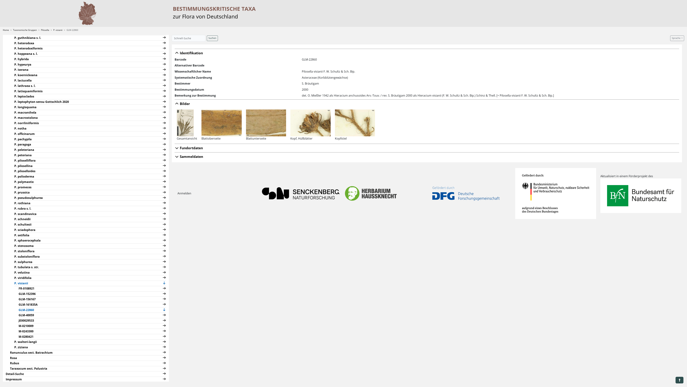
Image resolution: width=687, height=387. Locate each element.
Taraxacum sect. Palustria (28, 369)
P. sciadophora (24, 230)
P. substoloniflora (27, 257)
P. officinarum (24, 134)
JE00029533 (26, 320)
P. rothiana (22, 203)
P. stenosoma (24, 246)
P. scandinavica (25, 214)
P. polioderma (24, 176)
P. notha (20, 128)
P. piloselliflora (25, 161)
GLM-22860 (28, 310)
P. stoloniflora (24, 251)
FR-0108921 (26, 288)
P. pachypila (23, 139)
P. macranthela (25, 112)
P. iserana (21, 70)
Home (6, 30)
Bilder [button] (184, 103)
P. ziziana (21, 347)
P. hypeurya (22, 64)
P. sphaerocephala (27, 240)
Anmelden (184, 193)
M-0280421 (26, 337)
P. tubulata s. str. (26, 267)
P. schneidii (22, 219)
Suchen (212, 38)
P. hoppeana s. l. (26, 54)
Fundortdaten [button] (191, 147)
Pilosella (45, 30)
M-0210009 (26, 326)
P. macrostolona (26, 118)
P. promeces (22, 187)
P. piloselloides (24, 171)
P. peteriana (23, 155)
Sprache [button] (676, 38)
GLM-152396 (27, 294)
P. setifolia (21, 235)
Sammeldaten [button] (191, 156)
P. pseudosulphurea (28, 198)
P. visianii (57, 30)
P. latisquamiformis (28, 91)
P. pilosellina (23, 166)
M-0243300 (26, 331)
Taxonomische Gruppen (25, 30)
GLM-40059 (26, 315)
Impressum (14, 379)
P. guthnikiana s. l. (27, 38)
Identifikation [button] (191, 53)
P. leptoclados (24, 96)
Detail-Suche (15, 374)
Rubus (14, 363)
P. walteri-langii (25, 342)
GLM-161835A (28, 305)
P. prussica (22, 192)
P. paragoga (22, 144)
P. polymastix (24, 182)
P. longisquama (25, 107)
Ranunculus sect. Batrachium (31, 353)
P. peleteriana (24, 150)
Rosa (13, 358)
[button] (164, 37)
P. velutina (22, 272)
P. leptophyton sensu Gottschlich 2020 (41, 102)
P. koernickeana (25, 75)
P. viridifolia (22, 278)
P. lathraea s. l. (25, 86)
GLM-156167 (27, 299)
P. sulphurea (23, 262)
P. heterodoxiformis (28, 48)
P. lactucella (23, 80)
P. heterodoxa (24, 43)
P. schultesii (22, 224)
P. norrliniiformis (26, 123)
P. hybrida (21, 59)
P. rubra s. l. (22, 209)
